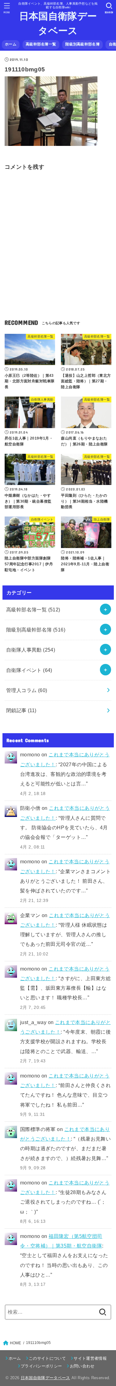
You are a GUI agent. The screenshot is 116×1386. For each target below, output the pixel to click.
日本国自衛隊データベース (58, 23)
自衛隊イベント (29, 670)
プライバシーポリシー (41, 1366)
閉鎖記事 (21, 710)
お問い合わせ (82, 1366)
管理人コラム (26, 690)
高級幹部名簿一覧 (41, 44)
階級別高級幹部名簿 (82, 44)
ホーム (10, 44)
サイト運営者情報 (90, 1358)
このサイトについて (47, 1358)
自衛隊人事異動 (30, 650)
